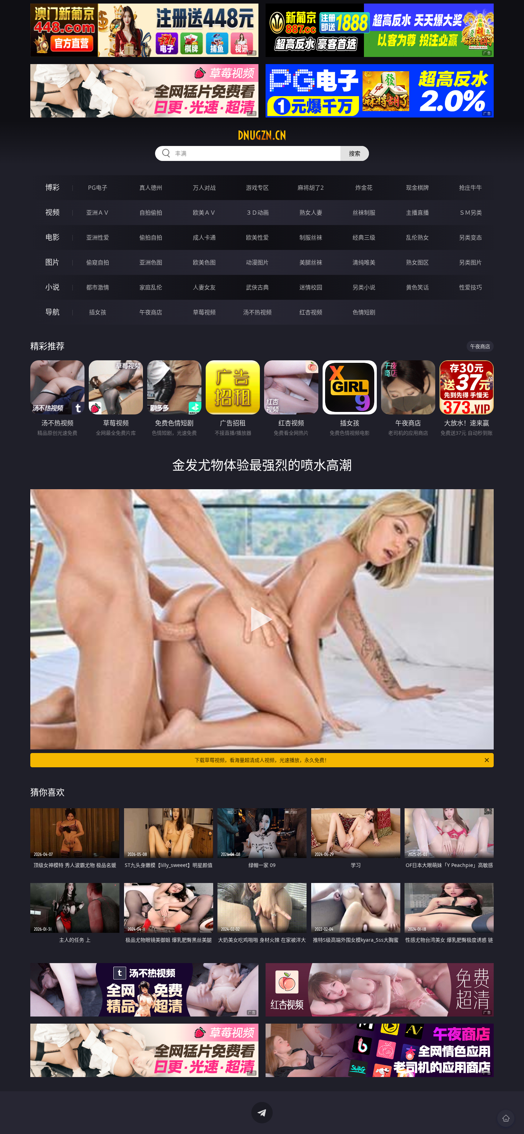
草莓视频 (204, 312)
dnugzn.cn (262, 135)
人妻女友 (204, 287)
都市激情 (97, 287)
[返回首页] (505, 1118)
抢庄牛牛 (470, 188)
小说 (52, 287)
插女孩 (97, 312)
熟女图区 (417, 262)
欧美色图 (204, 262)
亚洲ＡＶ (97, 212)
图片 (52, 262)
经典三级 (364, 237)
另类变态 (470, 237)
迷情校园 (310, 287)
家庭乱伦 (150, 287)
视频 (52, 212)
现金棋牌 (417, 188)
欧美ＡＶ (204, 212)
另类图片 (470, 262)
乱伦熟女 (417, 237)
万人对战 (204, 188)
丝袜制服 (364, 212)
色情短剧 (364, 312)
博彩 (52, 187)
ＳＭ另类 (470, 212)
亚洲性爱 (97, 237)
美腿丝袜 (310, 262)
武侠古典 (257, 287)
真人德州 (150, 188)
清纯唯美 (364, 262)
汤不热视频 (257, 312)
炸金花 (364, 188)
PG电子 (97, 188)
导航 (52, 312)
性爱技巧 (470, 287)
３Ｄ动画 (257, 212)
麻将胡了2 (311, 188)
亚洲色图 (150, 262)
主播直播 (417, 212)
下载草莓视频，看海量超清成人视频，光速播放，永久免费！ (262, 760)
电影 (52, 237)
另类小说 (364, 287)
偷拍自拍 (150, 237)
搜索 (354, 153)
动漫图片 (257, 262)
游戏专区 (257, 188)
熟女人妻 (310, 212)
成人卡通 (204, 237)
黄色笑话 (417, 287)
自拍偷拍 (150, 212)
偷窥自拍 (97, 262)
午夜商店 (150, 312)
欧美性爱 (257, 237)
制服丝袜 (310, 237)
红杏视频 (310, 312)
